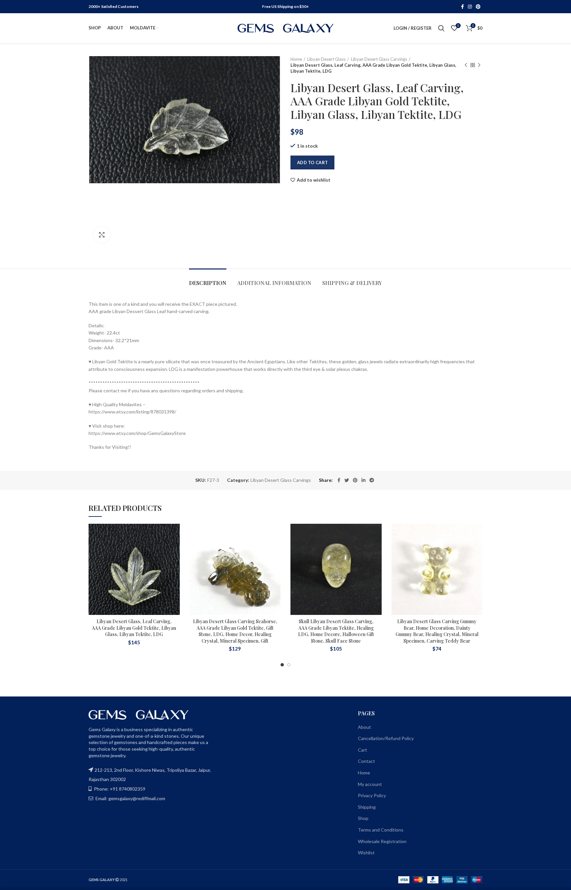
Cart (362, 750)
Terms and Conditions (380, 830)
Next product (479, 65)
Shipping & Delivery (352, 282)
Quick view (175, 564)
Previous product (466, 65)
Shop (363, 818)
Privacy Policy (372, 795)
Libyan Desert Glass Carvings (379, 59)
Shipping (367, 807)
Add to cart (312, 162)
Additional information (274, 282)
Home (296, 59)
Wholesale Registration (382, 841)
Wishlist (366, 852)
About (364, 727)
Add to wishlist (313, 180)
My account (370, 784)
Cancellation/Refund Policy (386, 738)
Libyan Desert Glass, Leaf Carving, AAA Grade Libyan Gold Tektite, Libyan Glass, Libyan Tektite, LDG (134, 627)
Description (207, 282)
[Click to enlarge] (102, 235)
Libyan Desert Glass (326, 59)
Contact (366, 761)
